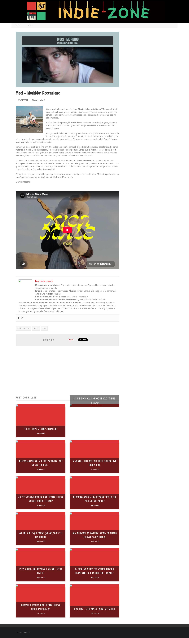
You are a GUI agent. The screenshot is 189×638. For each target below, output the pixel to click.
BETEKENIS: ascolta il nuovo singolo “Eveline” (94, 398)
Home (18, 25)
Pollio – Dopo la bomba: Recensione (40, 429)
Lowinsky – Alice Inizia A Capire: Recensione (94, 609)
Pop (44, 328)
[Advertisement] (67, 371)
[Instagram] (22, 318)
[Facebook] (18, 318)
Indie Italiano (23, 328)
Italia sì (41, 100)
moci (36, 328)
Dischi (34, 100)
